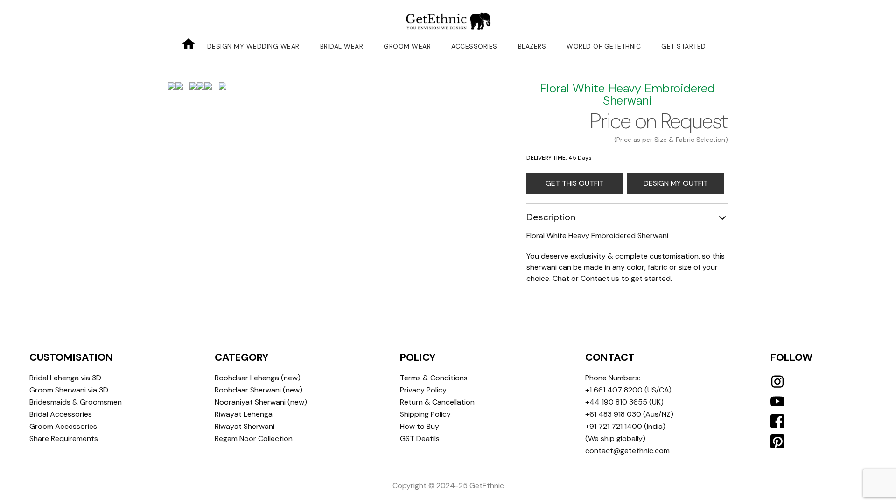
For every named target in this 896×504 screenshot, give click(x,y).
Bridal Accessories (60, 414)
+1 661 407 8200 (614, 390)
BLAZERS (532, 46)
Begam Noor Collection (254, 438)
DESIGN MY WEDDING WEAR (253, 46)
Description (550, 217)
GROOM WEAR (407, 46)
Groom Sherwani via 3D (68, 390)
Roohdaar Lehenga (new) (258, 378)
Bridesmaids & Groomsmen (75, 402)
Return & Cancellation (437, 402)
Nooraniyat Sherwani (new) (261, 402)
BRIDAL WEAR (342, 46)
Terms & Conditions (434, 378)
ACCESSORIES (474, 46)
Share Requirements (63, 438)
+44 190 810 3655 (616, 402)
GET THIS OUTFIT (575, 183)
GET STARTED (683, 46)
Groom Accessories (63, 426)
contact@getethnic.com (627, 450)
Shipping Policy (425, 414)
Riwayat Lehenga (244, 414)
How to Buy (419, 426)
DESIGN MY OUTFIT (676, 183)
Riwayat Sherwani (244, 426)
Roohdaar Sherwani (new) (258, 390)
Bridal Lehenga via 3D (65, 378)
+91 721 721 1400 (613, 426)
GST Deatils (420, 438)
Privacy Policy (423, 390)
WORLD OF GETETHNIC (604, 46)
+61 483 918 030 (613, 414)
